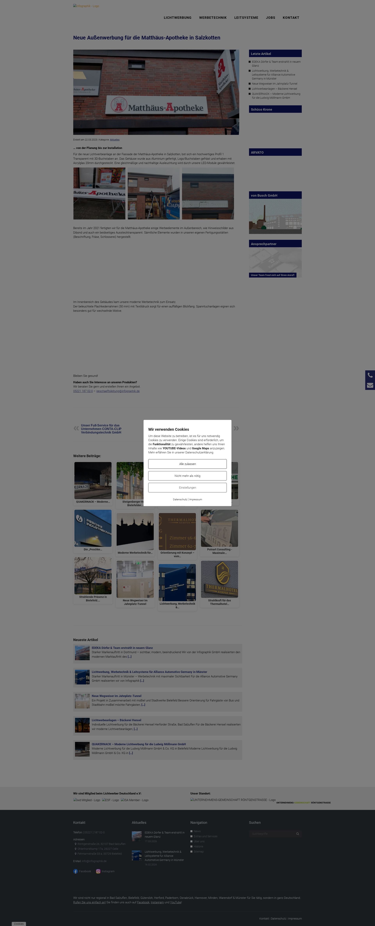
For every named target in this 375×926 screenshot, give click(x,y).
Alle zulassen (187, 464)
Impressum (195, 499)
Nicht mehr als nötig (187, 475)
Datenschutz (180, 499)
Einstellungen (187, 487)
